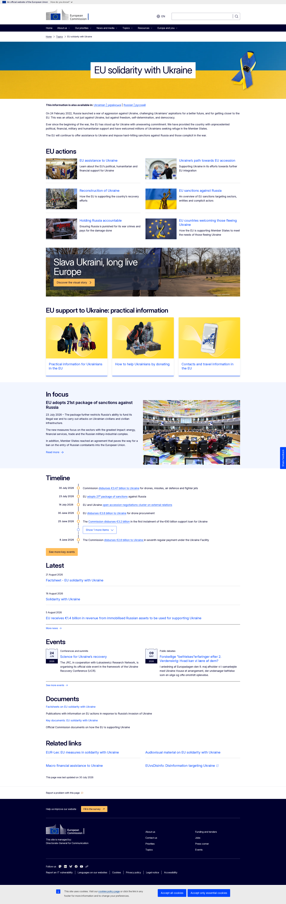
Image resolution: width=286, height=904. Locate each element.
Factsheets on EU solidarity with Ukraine (70, 706)
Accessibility (170, 872)
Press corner (202, 843)
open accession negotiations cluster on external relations (137, 504)
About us (150, 831)
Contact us (151, 837)
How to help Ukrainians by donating (142, 364)
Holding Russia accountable (101, 220)
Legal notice (152, 872)
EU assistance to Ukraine (99, 160)
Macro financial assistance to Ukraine (74, 765)
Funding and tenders (206, 831)
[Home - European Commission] (70, 15)
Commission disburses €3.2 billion (109, 521)
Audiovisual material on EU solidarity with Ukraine (182, 752)
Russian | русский (134, 105)
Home (49, 27)
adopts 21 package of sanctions (107, 496)
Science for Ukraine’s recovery (83, 657)
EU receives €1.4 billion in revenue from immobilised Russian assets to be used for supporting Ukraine (123, 618)
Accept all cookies (172, 892)
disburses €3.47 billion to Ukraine (119, 488)
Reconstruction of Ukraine (99, 190)
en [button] (163, 16)
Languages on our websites (92, 872)
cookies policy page (109, 891)
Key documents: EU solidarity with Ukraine (72, 720)
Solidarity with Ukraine (63, 599)
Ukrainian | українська (107, 105)
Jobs (197, 837)
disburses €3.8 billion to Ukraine (106, 513)
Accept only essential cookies (209, 892)
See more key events (62, 551)
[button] (64, 792)
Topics (59, 36)
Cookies (116, 872)
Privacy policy (133, 872)
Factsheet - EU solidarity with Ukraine (74, 580)
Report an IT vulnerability (59, 872)
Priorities (150, 843)
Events (199, 849)
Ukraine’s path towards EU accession (207, 160)
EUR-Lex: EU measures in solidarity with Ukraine (82, 752)
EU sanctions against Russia (200, 190)
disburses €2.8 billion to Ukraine (124, 540)
